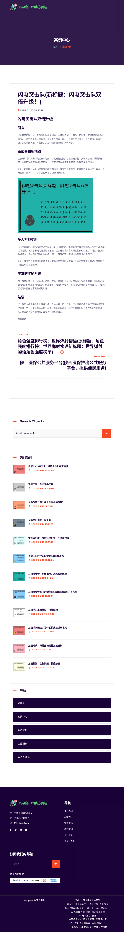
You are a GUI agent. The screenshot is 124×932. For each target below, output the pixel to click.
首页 (55, 46)
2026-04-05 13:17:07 (42, 667)
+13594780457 (21, 818)
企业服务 (22, 744)
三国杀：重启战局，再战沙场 (43, 609)
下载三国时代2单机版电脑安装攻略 (46, 555)
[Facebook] (10, 830)
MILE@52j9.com (21, 823)
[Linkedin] (21, 830)
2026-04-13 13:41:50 (42, 542)
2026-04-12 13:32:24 (42, 560)
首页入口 (68, 810)
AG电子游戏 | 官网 (87, 915)
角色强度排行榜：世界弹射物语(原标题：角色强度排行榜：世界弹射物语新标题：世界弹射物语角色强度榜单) (61, 346)
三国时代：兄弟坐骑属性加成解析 (45, 645)
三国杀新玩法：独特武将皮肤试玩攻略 (47, 627)
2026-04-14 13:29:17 (42, 524)
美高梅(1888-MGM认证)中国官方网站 (89, 927)
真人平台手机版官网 (99, 904)
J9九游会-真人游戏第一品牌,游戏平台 (87, 923)
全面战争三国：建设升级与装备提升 (46, 502)
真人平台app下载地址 (97, 908)
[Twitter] (15, 830)
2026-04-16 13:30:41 (42, 488)
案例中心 (22, 717)
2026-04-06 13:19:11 (42, 649)
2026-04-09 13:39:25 (42, 614)
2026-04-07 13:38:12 (42, 631)
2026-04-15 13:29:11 (42, 506)
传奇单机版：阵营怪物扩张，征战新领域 (48, 537)
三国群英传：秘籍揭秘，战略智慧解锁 (47, 573)
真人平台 (40, 900)
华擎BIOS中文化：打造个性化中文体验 (48, 466)
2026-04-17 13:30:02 (42, 470)
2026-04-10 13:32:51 (42, 596)
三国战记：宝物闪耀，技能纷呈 (44, 663)
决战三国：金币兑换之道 (40, 484)
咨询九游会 (24, 757)
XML (77, 900)
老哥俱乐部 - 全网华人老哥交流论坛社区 (88, 919)
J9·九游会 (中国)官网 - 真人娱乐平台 (88, 911)
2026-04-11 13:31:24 (42, 578)
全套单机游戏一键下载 (39, 520)
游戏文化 (22, 730)
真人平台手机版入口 (76, 904)
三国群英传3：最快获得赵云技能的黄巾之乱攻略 (52, 591)
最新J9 (21, 703)
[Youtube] (26, 830)
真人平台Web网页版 (74, 908)
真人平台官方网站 (91, 900)
